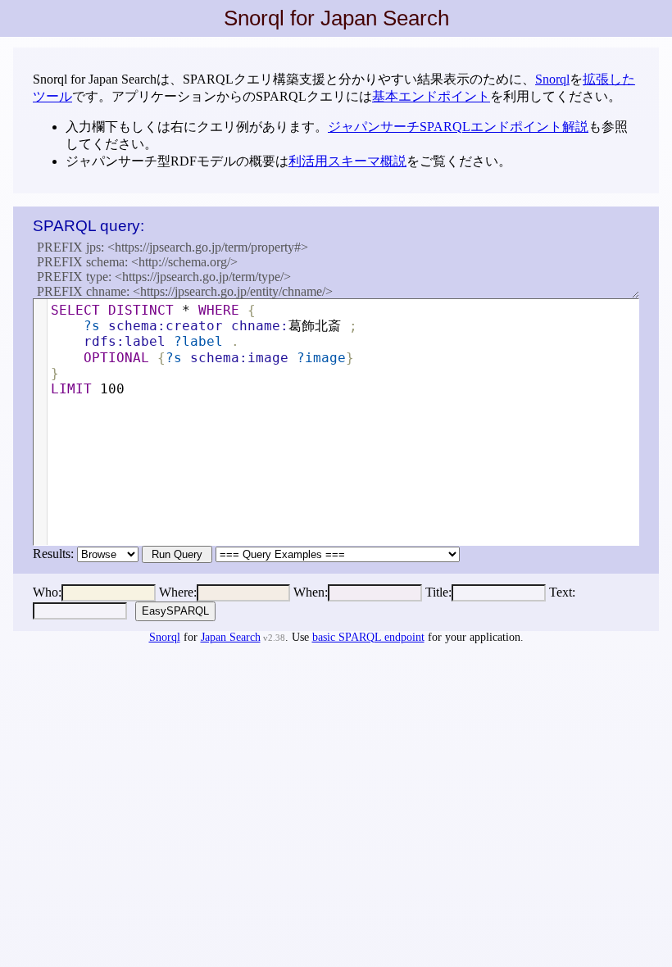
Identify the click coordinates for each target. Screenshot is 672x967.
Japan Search (231, 637)
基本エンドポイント (431, 96)
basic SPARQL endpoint (368, 637)
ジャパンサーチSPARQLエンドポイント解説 (458, 127)
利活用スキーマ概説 (347, 161)
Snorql (552, 79)
